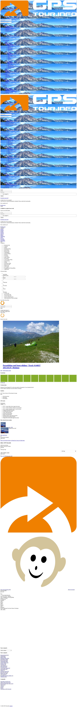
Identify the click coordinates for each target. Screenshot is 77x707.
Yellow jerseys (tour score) (5, 682)
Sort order (5, 319)
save (8, 452)
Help (4, 25)
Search (6, 41)
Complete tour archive (9, 44)
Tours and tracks (6, 40)
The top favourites (8, 43)
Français (2, 233)
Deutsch (2, 230)
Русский (2, 238)
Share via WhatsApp (12, 440)
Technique (5, 292)
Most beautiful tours (9, 42)
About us (5, 79)
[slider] (40, 281)
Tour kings (7, 74)
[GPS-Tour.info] (38, 15)
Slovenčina (2, 239)
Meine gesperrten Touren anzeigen (10, 298)
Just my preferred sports (8, 296)
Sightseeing (10, 64)
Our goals (7, 80)
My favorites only (7, 294)
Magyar (1, 234)
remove (4, 452)
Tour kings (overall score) (5, 681)
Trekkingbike (10, 50)
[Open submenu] (7, 79)
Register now (3, 205)
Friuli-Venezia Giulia (7, 370)
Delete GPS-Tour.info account (11, 29)
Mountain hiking (11, 51)
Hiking (9, 52)
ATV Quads (10, 63)
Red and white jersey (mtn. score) (6, 683)
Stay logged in (5, 194)
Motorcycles (10, 62)
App (4, 78)
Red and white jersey (9, 77)
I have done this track (6, 595)
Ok (1, 609)
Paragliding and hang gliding (13, 66)
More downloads (71, 589)
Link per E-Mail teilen (20, 440)
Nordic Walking (11, 59)
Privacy (1, 687)
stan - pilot (11, 427)
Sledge (9, 57)
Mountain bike (10, 45)
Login (1, 32)
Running (9, 58)
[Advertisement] (9, 628)
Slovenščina (2, 240)
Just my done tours (7, 295)
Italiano (1, 235)
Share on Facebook (4, 440)
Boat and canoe (11, 65)
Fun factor (5, 285)
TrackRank (5, 274)
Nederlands (2, 236)
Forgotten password (9, 30)
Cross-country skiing (12, 56)
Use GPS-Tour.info (9, 26)
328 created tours (3, 435)
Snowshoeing (10, 54)
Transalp (9, 46)
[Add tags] (38, 451)
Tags (5, 449)
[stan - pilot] (4, 427)
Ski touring (10, 55)
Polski (1, 237)
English (1, 231)
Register (4, 84)
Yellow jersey (7, 76)
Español (2, 232)
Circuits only (6, 293)
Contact (6, 81)
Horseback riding (11, 67)
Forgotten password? (4, 198)
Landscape (5, 282)
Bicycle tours (10, 47)
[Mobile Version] (2, 382)
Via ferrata (10, 53)
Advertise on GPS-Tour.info (5, 689)
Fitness (4, 288)
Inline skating (10, 60)
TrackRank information (9, 28)
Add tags (2, 449)
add (1, 452)
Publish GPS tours (8, 27)
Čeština (1, 228)
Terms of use (2, 684)
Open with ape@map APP (5, 589)
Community (5, 73)
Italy (1, 370)
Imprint (6, 82)
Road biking (10, 49)
